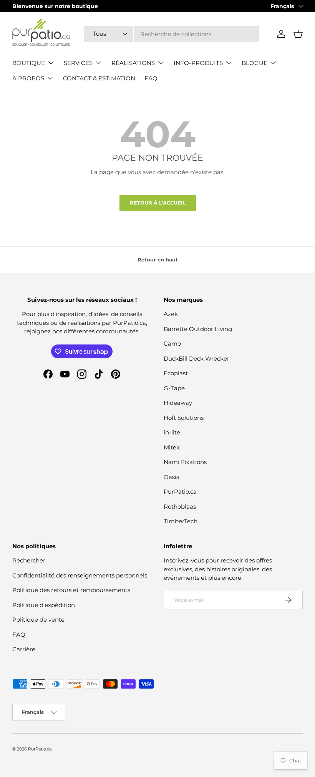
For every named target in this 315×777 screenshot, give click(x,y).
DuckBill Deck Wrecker (196, 358)
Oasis (171, 477)
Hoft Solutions (184, 417)
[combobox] (171, 34)
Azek (171, 314)
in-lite (172, 432)
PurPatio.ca (180, 491)
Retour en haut (158, 259)
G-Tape (174, 388)
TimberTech (180, 521)
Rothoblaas (180, 506)
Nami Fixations (185, 462)
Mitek (172, 447)
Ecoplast (176, 373)
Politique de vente (38, 619)
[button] (298, 33)
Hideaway (178, 402)
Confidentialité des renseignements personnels (79, 575)
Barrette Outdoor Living (198, 329)
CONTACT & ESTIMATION (99, 78)
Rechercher (28, 560)
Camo (172, 343)
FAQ (151, 78)
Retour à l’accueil (158, 203)
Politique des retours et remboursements (71, 590)
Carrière (23, 649)
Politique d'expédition (43, 605)
